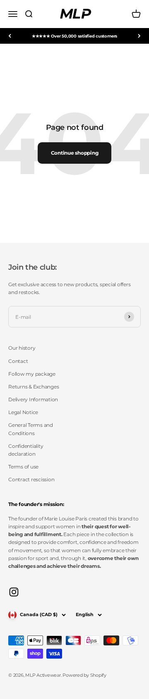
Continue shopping (75, 153)
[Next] (139, 36)
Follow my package (31, 374)
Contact (18, 361)
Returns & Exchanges (33, 387)
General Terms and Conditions (30, 429)
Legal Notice (23, 412)
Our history (21, 348)
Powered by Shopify (84, 675)
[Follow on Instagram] (13, 592)
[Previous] (9, 36)
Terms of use (23, 467)
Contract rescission (31, 479)
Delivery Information (33, 399)
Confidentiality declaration (25, 450)
